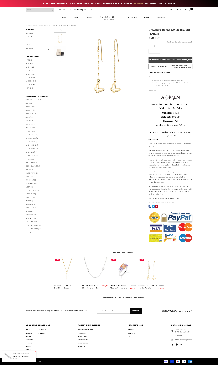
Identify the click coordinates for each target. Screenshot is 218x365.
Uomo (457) (29, 232)
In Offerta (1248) (31, 183)
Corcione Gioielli (37, 362)
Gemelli (28, 349)
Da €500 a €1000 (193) (32, 156)
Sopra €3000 (29, 88)
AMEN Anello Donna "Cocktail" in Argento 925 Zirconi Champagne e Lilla (119, 287)
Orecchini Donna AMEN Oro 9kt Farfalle (147, 287)
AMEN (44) (29, 103)
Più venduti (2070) (31, 204)
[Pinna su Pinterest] (156, 206)
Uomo (89, 18)
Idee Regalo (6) (31, 180)
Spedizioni (81, 346)
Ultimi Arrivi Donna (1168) (34, 225)
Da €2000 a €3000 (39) (32, 149)
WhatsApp (138, 3)
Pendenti (29, 346)
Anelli (28, 330)
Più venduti (29, 33)
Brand (147, 18)
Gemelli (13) (29, 176)
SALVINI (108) (29, 211)
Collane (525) (30, 131)
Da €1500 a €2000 (31, 81)
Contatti (161, 18)
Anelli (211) (29, 117)
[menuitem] (64, 17)
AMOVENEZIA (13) (31, 114)
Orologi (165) (30, 197)
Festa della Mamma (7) (33, 166)
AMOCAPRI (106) (30, 107)
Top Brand (29, 48)
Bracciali (29, 333)
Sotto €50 (29, 60)
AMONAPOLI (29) (31, 110)
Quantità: (152, 46)
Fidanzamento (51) (32, 173)
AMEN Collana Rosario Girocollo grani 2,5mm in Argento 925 (91, 287)
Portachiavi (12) (31, 208)
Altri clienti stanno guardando (20, 353)
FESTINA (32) (29, 169)
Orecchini (29, 340)
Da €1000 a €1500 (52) (32, 138)
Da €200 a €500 (30, 71)
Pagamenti (81, 333)
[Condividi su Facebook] (150, 206)
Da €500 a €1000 (30, 74)
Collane (28, 336)
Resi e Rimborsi (83, 343)
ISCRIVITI (136, 311)
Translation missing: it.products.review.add (179, 42)
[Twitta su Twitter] (153, 206)
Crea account (181, 10)
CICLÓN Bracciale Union (21, 356)
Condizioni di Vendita (85, 330)
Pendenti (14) (30, 201)
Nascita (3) (29, 187)
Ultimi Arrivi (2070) (31, 222)
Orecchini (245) (31, 194)
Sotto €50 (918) (31, 218)
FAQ (129, 336)
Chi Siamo (131, 330)
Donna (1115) (30, 159)
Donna (76, 18)
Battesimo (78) (30, 124)
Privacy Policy (83, 336)
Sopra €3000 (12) (31, 215)
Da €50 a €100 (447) (31, 152)
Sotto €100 (29, 63)
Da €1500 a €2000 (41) (32, 142)
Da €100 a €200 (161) (32, 135)
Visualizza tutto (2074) (33, 100)
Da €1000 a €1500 (31, 77)
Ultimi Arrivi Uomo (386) (33, 229)
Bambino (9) (29, 121)
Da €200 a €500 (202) (32, 145)
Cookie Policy (83, 340)
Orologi (29, 343)
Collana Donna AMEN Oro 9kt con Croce (62, 287)
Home (64, 18)
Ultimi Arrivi (29, 36)
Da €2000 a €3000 (31, 84)
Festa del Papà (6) (31, 162)
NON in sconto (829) (32, 190)
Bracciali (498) (30, 128)
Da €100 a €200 (30, 67)
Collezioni (131, 18)
